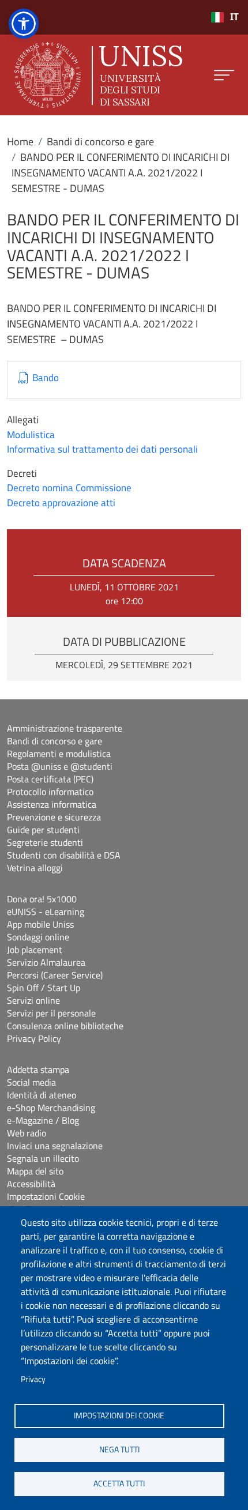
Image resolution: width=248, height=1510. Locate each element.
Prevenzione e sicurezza (54, 817)
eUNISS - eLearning (45, 911)
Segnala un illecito (43, 1158)
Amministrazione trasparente (64, 728)
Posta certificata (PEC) (50, 779)
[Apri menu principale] (224, 75)
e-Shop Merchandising (51, 1107)
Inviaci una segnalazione (55, 1145)
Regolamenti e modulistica (59, 753)
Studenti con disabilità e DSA (64, 855)
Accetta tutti (119, 1483)
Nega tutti (119, 1449)
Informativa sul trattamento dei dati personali (102, 449)
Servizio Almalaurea (46, 962)
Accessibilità (31, 1183)
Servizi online (33, 1000)
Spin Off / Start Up (43, 987)
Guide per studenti (43, 829)
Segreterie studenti (45, 842)
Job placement (34, 949)
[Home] (98, 75)
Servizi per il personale (51, 1013)
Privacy (33, 1379)
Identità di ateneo (41, 1095)
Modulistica (31, 434)
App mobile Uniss (40, 924)
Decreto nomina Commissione (69, 487)
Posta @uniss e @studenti (59, 766)
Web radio (26, 1133)
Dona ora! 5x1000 (42, 899)
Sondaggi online (38, 937)
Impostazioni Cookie (46, 1196)
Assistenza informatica (51, 804)
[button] (24, 24)
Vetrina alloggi (35, 867)
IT (234, 17)
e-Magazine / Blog (43, 1120)
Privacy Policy (34, 1038)
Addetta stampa (38, 1069)
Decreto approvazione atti (61, 502)
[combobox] (224, 17)
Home (20, 141)
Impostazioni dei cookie (119, 1415)
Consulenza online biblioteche (65, 1025)
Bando (45, 378)
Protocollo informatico (50, 791)
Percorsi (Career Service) (55, 975)
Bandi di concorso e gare (100, 141)
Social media (31, 1082)
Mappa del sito (35, 1171)
